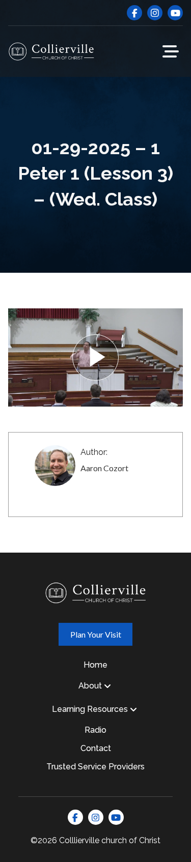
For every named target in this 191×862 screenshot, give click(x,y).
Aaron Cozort (104, 468)
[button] (170, 51)
